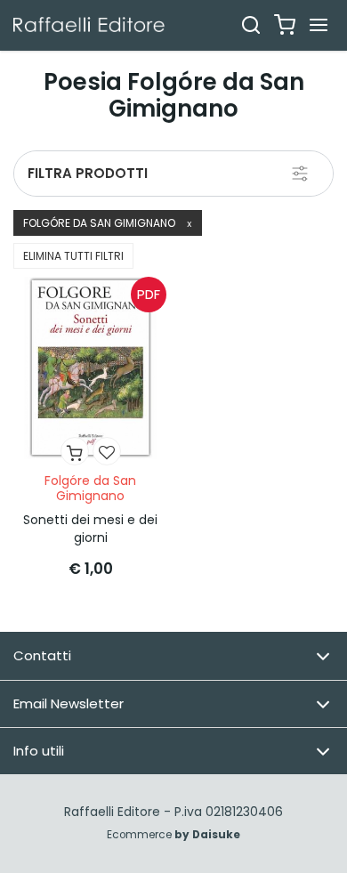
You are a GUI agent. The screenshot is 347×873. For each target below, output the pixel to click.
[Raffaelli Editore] (89, 24)
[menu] (318, 25)
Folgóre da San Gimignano (107, 222)
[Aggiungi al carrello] (75, 451)
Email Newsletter (68, 703)
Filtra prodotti (88, 173)
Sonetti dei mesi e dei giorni (90, 528)
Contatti (42, 655)
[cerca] (251, 25)
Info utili (38, 750)
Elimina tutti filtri (73, 255)
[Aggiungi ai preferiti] (107, 451)
